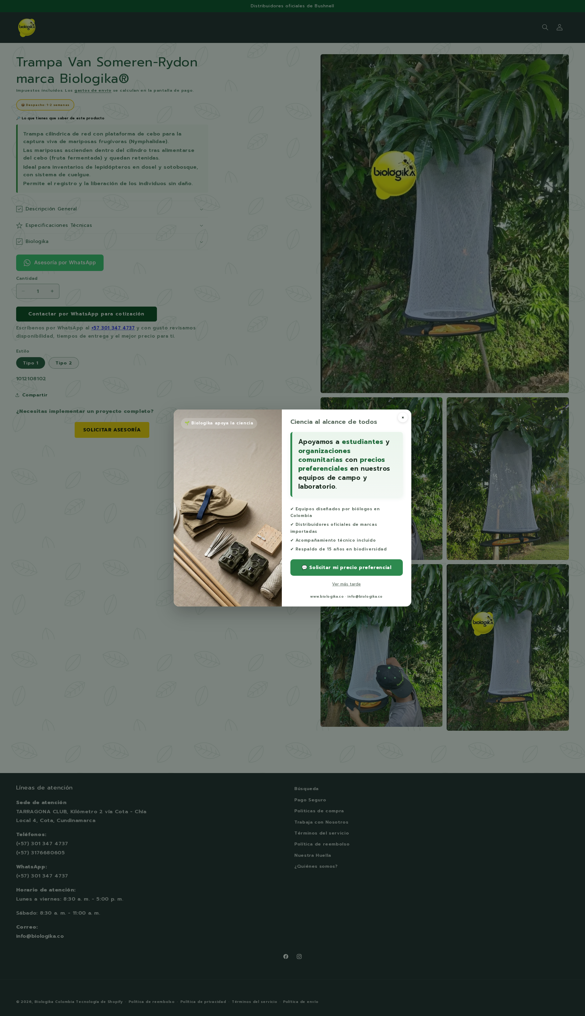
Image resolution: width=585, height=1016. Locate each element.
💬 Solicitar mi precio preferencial (346, 567)
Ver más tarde (346, 584)
